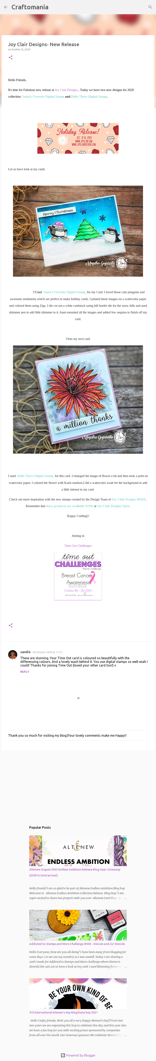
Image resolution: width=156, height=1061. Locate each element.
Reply (24, 671)
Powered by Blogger (80, 1055)
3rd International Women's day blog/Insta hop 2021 (63, 1012)
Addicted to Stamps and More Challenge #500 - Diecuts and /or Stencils (77, 944)
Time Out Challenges (78, 545)
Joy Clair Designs (66, 90)
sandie (25, 652)
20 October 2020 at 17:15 (47, 652)
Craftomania (30, 7)
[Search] (54, 7)
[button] (10, 57)
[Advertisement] (78, 784)
